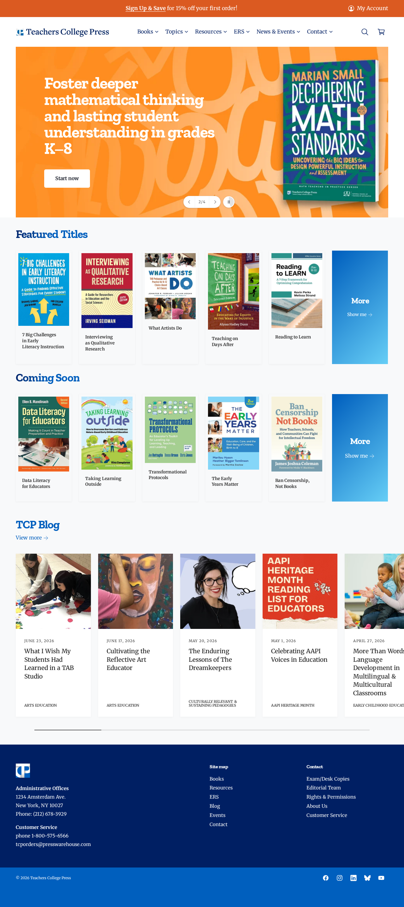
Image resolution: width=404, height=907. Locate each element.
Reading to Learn (293, 337)
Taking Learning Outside (103, 481)
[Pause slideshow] (229, 202)
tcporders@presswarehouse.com (53, 844)
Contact (219, 824)
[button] (148, 32)
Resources (221, 788)
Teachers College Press (50, 878)
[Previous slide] (189, 202)
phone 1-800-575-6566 (42, 836)
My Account (372, 8)
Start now (67, 178)
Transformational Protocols (168, 475)
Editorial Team (323, 788)
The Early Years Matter (225, 481)
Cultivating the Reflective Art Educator (128, 659)
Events (217, 815)
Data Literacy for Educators (36, 483)
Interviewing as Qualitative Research (99, 343)
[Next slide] (214, 202)
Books (217, 779)
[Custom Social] (367, 878)
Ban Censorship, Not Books (292, 483)
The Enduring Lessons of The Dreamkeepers (210, 659)
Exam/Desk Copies (327, 779)
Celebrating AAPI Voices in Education (299, 655)
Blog (215, 806)
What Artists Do (165, 328)
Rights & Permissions (331, 797)
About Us (316, 806)
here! (201, 8)
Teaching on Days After (225, 341)
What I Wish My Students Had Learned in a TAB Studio (49, 663)
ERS (214, 797)
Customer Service (326, 815)
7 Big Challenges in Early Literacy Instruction (43, 341)
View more (29, 537)
